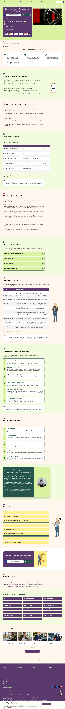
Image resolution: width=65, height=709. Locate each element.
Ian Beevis (17, 43)
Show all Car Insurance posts (32, 651)
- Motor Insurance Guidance (10, 586)
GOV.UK (8, 700)
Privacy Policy (35, 668)
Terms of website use (36, 673)
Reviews (4, 673)
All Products (5, 677)
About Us (4, 668)
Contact (4, 683)
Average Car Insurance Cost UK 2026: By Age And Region (9, 643)
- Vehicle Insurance (9, 581)
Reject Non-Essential (56, 704)
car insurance (11, 109)
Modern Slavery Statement (53, 673)
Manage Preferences (51, 706)
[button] (61, 635)
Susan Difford (7, 493)
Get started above (37, 424)
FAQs (19, 673)
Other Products (5, 679)
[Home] (3, 41)
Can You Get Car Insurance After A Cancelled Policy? (25, 643)
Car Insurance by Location (7, 675)
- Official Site (8, 582)
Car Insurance (7, 41)
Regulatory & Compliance (53, 670)
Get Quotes (26, 15)
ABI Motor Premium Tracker (18, 336)
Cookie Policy (35, 670)
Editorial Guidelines (21, 670)
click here (19, 17)
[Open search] (63, 2)
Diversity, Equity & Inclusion (53, 675)
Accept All (46, 704)
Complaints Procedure (37, 677)
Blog (19, 668)
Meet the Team (5, 670)
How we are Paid (51, 668)
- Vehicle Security (11, 584)
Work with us (5, 681)
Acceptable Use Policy (37, 675)
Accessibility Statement (22, 675)
